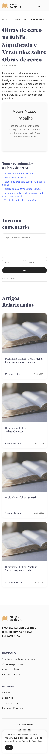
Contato (6, 692)
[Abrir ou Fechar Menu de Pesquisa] (39, 6)
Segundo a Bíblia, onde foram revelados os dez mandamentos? (23, 194)
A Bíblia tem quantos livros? (18, 173)
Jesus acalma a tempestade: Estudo (22, 188)
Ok (9, 747)
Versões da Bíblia (11, 674)
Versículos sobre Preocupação (20, 200)
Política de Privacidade (13, 708)
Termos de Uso (10, 702)
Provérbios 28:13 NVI (15, 177)
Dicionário (15, 19)
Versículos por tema (12, 664)
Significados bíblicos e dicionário (19, 658)
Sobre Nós (7, 697)
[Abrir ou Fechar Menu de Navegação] (45, 6)
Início (4, 19)
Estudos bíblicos (10, 669)
